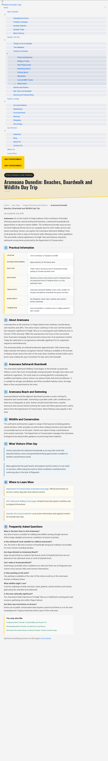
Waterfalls (21, 76)
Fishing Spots (22, 72)
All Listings (17, 124)
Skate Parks (22, 84)
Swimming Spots (24, 69)
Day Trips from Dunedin (22, 91)
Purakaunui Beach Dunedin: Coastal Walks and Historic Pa (26, 622)
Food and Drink (19, 113)
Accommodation (20, 105)
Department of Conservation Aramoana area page (27, 489)
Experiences (18, 109)
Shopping (17, 120)
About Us (17, 142)
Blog (15, 138)
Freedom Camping (20, 22)
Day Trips (16, 205)
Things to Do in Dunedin (22, 44)
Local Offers (12, 153)
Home (6, 8)
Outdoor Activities (20, 51)
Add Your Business (13, 159)
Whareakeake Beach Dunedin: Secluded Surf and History (25, 626)
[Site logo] (11, 4)
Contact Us (17, 146)
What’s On (11, 149)
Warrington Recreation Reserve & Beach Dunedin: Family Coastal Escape (31, 630)
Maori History (18, 33)
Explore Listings (13, 99)
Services (16, 117)
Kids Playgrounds (24, 65)
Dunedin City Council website (18, 513)
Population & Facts (20, 18)
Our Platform (12, 128)
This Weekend (18, 47)
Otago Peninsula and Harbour (35, 205)
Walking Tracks (23, 61)
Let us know (46, 638)
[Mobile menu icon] (54, 1)
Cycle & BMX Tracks (25, 80)
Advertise (17, 134)
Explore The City (13, 37)
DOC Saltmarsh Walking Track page (21, 501)
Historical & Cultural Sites (23, 95)
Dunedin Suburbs (19, 26)
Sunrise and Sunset (20, 87)
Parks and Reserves (24, 57)
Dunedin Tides (18, 30)
